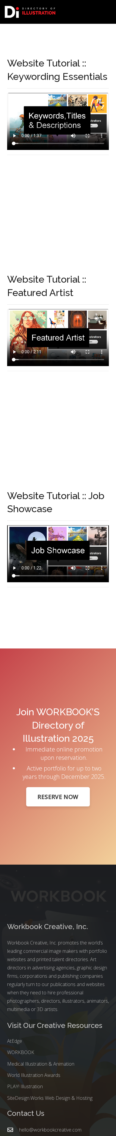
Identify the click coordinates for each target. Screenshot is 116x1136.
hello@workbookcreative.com (50, 1129)
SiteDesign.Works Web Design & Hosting (50, 1098)
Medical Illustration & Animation (40, 1064)
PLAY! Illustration (25, 1086)
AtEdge (14, 1041)
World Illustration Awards (33, 1075)
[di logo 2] (30, 12)
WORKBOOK (20, 1052)
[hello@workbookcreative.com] (13, 1129)
